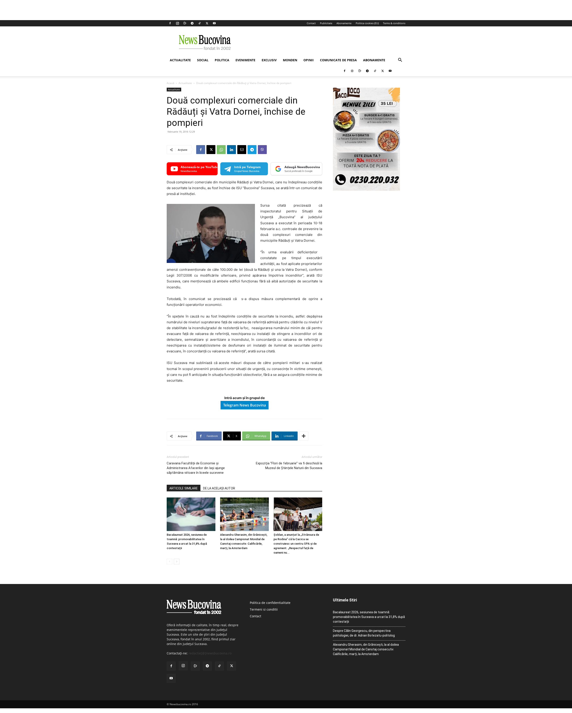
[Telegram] (192, 23)
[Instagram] (177, 23)
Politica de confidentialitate (270, 603)
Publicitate (326, 23)
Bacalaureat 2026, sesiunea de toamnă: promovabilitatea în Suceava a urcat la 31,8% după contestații (369, 616)
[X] (207, 23)
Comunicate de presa (338, 60)
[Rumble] (184, 23)
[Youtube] (214, 23)
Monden (290, 60)
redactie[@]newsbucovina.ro (210, 653)
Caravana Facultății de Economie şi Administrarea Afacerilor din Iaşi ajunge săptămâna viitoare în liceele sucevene (196, 468)
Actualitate (180, 60)
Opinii (308, 60)
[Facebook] (170, 23)
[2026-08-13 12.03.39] (366, 189)
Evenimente (245, 60)
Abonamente (343, 23)
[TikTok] (199, 23)
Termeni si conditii (264, 609)
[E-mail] (241, 149)
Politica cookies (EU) (367, 23)
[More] (303, 436)
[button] (400, 60)
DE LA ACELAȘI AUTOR (219, 488)
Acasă (170, 83)
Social (202, 60)
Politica (222, 60)
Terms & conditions (394, 23)
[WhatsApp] (221, 149)
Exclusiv (269, 60)
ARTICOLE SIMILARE (183, 488)
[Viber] (262, 149)
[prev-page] (169, 561)
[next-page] (176, 561)
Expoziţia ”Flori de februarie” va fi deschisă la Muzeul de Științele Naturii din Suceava (289, 465)
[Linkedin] (231, 149)
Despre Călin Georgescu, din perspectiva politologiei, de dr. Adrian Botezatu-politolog (364, 633)
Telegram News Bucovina (244, 405)
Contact (311, 23)
